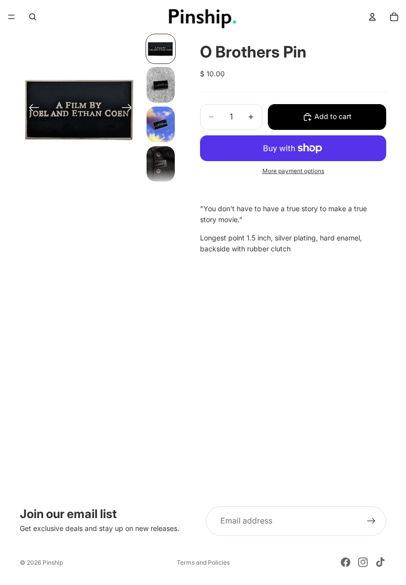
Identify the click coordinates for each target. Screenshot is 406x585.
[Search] (33, 17)
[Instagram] (363, 562)
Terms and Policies (203, 562)
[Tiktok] (380, 562)
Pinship (53, 562)
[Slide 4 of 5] (161, 164)
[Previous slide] (31, 109)
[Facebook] (346, 562)
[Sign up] (371, 521)
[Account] (372, 17)
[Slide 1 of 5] (161, 49)
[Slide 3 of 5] (161, 124)
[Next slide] (130, 109)
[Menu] (11, 16)
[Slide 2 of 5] (161, 85)
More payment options (293, 171)
